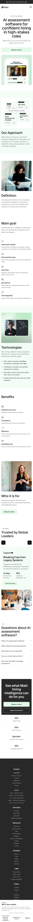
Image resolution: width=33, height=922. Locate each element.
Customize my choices (16, 918)
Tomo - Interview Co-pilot (16, 802)
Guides (17, 841)
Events (16, 846)
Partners (16, 864)
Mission (16, 854)
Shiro (14, 146)
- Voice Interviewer (16, 795)
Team (16, 856)
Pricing (17, 785)
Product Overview (16, 775)
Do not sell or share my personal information (5, 918)
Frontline (16, 811)
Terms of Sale (16, 874)
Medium (16, 899)
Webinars (16, 836)
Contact (16, 861)
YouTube (16, 890)
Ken (11, 139)
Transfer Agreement (16, 879)
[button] (29, 7)
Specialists (16, 815)
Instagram (16, 897)
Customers (16, 826)
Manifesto (16, 843)
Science (16, 778)
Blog (16, 831)
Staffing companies (16, 818)
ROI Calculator (16, 833)
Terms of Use (16, 877)
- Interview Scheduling (16, 800)
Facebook (16, 895)
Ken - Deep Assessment (16, 798)
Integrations (16, 780)
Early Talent (16, 813)
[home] (4, 7)
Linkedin (16, 887)
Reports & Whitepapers (16, 838)
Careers (16, 859)
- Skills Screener (16, 793)
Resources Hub (16, 828)
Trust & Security (16, 783)
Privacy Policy (17, 872)
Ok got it (27, 918)
